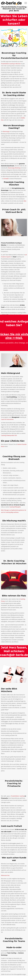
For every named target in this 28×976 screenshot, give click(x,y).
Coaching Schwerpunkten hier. (9, 435)
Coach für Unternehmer (7, 419)
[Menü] (25, 3)
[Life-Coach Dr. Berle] (11, 3)
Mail (25, 201)
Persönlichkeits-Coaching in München (11, 64)
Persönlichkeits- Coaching (17, 796)
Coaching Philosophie (15, 507)
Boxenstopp (6, 131)
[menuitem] (25, 3)
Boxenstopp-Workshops (14, 168)
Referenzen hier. (5, 875)
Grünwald (5, 178)
